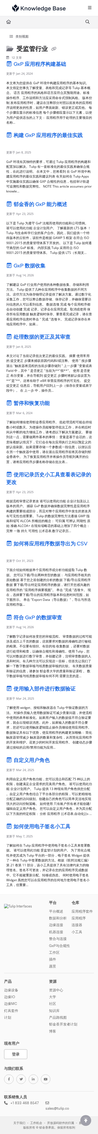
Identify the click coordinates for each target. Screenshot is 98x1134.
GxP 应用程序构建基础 (40, 64)
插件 (52, 959)
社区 (52, 1003)
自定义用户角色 (32, 760)
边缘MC (10, 1003)
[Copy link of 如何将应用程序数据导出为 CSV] (14, 552)
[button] (85, 1120)
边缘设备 (11, 990)
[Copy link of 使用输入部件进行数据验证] (85, 689)
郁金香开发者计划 (63, 1024)
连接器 (77, 925)
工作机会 (36, 1123)
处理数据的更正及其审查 (42, 336)
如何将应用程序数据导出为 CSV (50, 543)
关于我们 (19, 1123)
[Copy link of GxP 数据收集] (55, 266)
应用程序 (79, 918)
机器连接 (56, 932)
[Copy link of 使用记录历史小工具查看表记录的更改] (26, 483)
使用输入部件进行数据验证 (45, 688)
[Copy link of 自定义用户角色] (59, 761)
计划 (7, 1017)
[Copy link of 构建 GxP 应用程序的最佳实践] (14, 143)
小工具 (77, 932)
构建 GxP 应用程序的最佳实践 (48, 135)
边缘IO (9, 997)
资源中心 (56, 990)
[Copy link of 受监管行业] (53, 49)
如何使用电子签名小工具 (42, 826)
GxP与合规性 (59, 945)
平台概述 (56, 911)
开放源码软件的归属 (60, 1123)
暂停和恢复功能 (32, 403)
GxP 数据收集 (30, 265)
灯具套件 (11, 1010)
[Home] (39, 8)
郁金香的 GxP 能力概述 (40, 204)
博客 (52, 1031)
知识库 (54, 1010)
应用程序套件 (82, 911)
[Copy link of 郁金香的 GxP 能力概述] (76, 205)
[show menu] (89, 8)
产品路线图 (58, 1017)
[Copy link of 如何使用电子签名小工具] (80, 827)
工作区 (54, 952)
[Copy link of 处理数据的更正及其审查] (80, 337)
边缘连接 (56, 925)
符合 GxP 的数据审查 (38, 617)
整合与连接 (58, 938)
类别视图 (22, 36)
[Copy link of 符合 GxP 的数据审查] (71, 618)
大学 (52, 997)
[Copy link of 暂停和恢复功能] (59, 404)
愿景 (52, 966)
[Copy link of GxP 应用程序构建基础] (75, 64)
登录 (16, 1054)
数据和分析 (58, 918)
